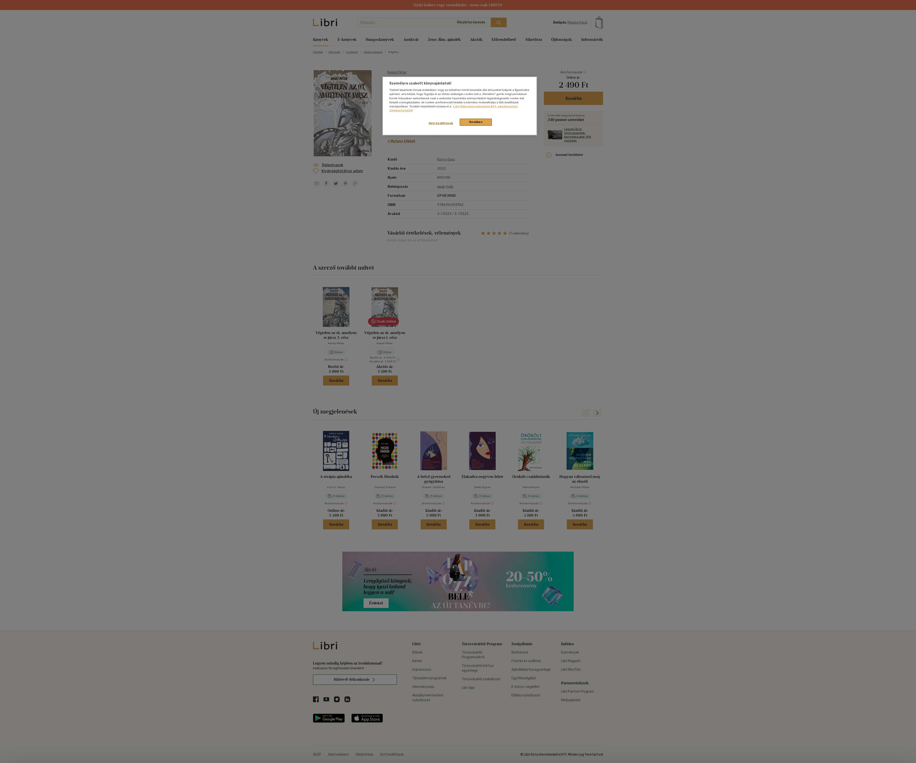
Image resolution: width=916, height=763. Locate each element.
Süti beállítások (441, 123)
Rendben (476, 122)
